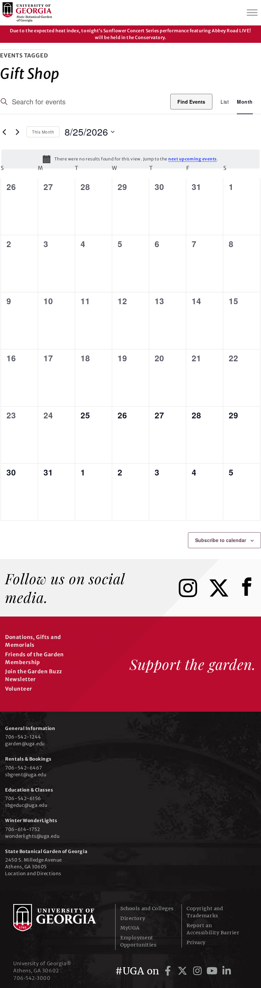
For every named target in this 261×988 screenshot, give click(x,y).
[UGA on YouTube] (213, 971)
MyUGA (130, 928)
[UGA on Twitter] (183, 971)
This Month (43, 132)
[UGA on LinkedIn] (227, 971)
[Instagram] (193, 595)
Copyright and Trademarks (205, 912)
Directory (132, 918)
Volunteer (18, 689)
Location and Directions (33, 874)
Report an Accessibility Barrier (213, 929)
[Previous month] (4, 132)
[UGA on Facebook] (169, 971)
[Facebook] (248, 595)
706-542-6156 (23, 798)
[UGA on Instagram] (198, 971)
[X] (224, 595)
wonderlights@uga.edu (32, 836)
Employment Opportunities (138, 941)
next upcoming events (192, 158)
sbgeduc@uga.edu (26, 805)
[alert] (130, 159)
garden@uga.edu (25, 744)
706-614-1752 (22, 829)
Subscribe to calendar (220, 540)
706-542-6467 (23, 768)
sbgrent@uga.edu (25, 775)
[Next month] (17, 132)
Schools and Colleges (147, 908)
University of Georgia (59, 917)
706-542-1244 (23, 737)
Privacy (196, 942)
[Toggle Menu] (252, 12)
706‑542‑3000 (31, 978)
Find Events (191, 101)
